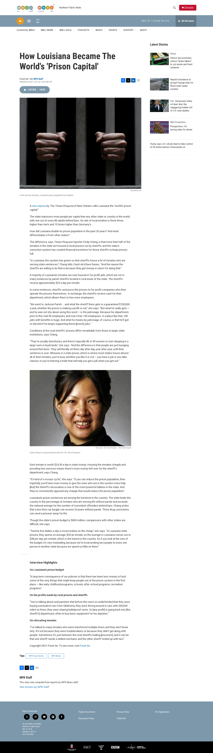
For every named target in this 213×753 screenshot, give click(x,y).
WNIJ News (47, 30)
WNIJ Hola (66, 30)
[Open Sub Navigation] (37, 30)
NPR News (56, 656)
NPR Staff (38, 78)
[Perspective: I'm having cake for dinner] (159, 127)
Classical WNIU (26, 30)
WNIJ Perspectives (178, 122)
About (143, 30)
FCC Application (162, 712)
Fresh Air (85, 645)
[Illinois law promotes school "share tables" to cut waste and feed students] (159, 59)
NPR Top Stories (36, 656)
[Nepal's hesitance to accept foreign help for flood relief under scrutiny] (159, 84)
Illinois (173, 54)
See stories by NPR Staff (34, 687)
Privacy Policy (123, 712)
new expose (39, 205)
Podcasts (83, 30)
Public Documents (87, 712)
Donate (188, 7)
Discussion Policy (86, 718)
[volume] (29, 21)
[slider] (33, 20)
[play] (20, 21)
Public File (121, 718)
